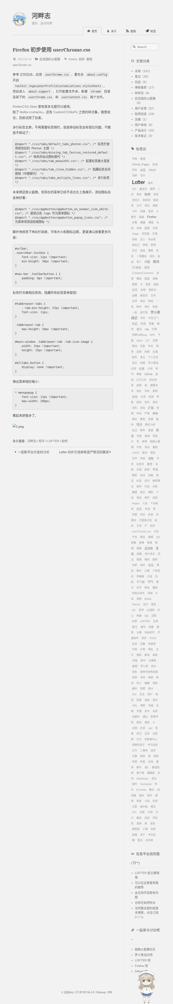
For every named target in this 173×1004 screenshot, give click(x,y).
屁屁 (142, 250)
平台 (155, 469)
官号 (139, 587)
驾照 (142, 688)
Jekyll (152, 169)
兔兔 (155, 306)
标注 (134, 430)
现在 (139, 391)
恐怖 (134, 677)
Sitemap (101, 992)
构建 (139, 615)
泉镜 (153, 245)
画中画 (144, 806)
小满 (145, 829)
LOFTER (53, 441)
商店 (139, 497)
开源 (154, 233)
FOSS (153, 638)
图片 (139, 570)
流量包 (136, 716)
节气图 (141, 582)
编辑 (147, 683)
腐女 (134, 419)
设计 (145, 604)
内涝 (142, 728)
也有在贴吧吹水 (145, 902)
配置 (147, 228)
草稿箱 (140, 576)
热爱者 (152, 643)
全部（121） (143, 71)
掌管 (155, 205)
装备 (141, 217)
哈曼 (142, 761)
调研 (155, 655)
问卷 (135, 660)
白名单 (149, 840)
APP (152, 334)
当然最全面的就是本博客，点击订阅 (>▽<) (146, 912)
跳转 (152, 189)
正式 (139, 739)
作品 (147, 486)
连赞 (155, 340)
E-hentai (141, 789)
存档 (155, 164)
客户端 (140, 772)
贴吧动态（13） (145, 114)
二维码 (144, 750)
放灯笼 (144, 312)
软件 (144, 638)
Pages (135, 503)
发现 (153, 829)
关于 (142, 834)
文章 (155, 351)
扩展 (151, 407)
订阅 (149, 576)
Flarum (136, 604)
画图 (150, 677)
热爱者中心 (151, 739)
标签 (139, 480)
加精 (134, 295)
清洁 (155, 700)
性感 (134, 761)
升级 (134, 649)
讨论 (156, 531)
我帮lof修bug (139, 334)
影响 (147, 469)
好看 (134, 222)
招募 (142, 368)
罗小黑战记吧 (144, 954)
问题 (147, 261)
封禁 (134, 621)
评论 (142, 514)
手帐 (139, 436)
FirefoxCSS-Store (25, 106)
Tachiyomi (146, 784)
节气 (150, 582)
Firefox (73, 58)
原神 (144, 441)
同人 (139, 683)
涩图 (153, 615)
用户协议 (150, 553)
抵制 (139, 385)
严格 (147, 413)
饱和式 (152, 289)
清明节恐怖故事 (149, 672)
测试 (147, 447)
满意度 (136, 829)
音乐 (147, 402)
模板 (151, 222)
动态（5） (141, 82)
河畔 (134, 175)
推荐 (150, 464)
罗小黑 (144, 666)
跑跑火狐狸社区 (145, 949)
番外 (134, 688)
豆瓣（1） (141, 119)
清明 (135, 666)
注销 (155, 621)
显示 (134, 363)
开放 (139, 447)
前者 (139, 801)
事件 (147, 497)
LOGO (135, 452)
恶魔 (142, 211)
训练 (155, 486)
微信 (142, 537)
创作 (135, 289)
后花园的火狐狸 (49, 58)
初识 (147, 480)
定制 (139, 351)
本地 (139, 228)
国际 (141, 795)
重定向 (143, 189)
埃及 (147, 205)
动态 (143, 170)
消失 (134, 408)
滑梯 (155, 278)
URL (134, 705)
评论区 (152, 834)
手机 (147, 391)
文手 (153, 295)
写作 (142, 175)
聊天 (139, 767)
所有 (134, 170)
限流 (134, 346)
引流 (139, 525)
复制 (155, 391)
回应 (139, 508)
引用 (142, 649)
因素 (139, 700)
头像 (139, 632)
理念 (153, 604)
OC (134, 610)
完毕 (134, 458)
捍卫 (139, 733)
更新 (142, 705)
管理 (149, 542)
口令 (134, 750)
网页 (139, 402)
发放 (152, 823)
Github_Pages (140, 164)
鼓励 (156, 284)
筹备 (139, 374)
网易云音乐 (138, 593)
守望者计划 (145, 520)
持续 (142, 458)
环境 (155, 228)
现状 (142, 565)
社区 (135, 323)
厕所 (155, 559)
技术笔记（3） (144, 135)
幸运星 (152, 239)
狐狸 (134, 284)
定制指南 (26, 74)
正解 (134, 756)
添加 (142, 408)
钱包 (152, 256)
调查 (147, 700)
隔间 (147, 559)
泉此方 (136, 245)
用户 (150, 694)
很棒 (141, 542)
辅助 (150, 492)
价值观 (150, 610)
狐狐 (147, 278)
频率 (142, 756)
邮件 (142, 430)
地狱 (134, 239)
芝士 (142, 239)
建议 (139, 329)
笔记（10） (142, 76)
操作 (134, 784)
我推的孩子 (138, 744)
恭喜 (134, 514)
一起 (134, 312)
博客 (143, 222)
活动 (142, 677)
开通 (139, 711)
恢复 (150, 705)
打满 (154, 329)
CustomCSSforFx (65, 112)
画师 (139, 486)
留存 (143, 627)
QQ (146, 615)
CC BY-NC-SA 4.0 (85, 992)
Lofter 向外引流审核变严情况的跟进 (84, 452)
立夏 (134, 806)
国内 (149, 795)
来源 (151, 396)
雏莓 (150, 250)
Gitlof (139, 340)
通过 (145, 716)
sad (150, 728)
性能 (142, 812)
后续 (155, 497)
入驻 (144, 503)
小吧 (150, 368)
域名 (150, 183)
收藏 (151, 627)
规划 (152, 452)
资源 (150, 419)
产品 (134, 537)
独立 (142, 492)
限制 (156, 756)
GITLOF (141, 379)
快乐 (147, 306)
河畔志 (41, 15)
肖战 (147, 508)
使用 (89, 58)
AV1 (134, 812)
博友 (150, 649)
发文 (142, 357)
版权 (147, 267)
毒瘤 (150, 537)
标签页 (140, 464)
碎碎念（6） (143, 93)
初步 (82, 58)
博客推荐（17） (145, 87)
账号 (135, 627)
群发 (147, 655)
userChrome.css (22, 64)
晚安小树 (150, 424)
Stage (135, 233)
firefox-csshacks (31, 112)
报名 (139, 722)
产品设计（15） (145, 130)
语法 (154, 778)
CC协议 (136, 267)
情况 (139, 424)
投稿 (134, 834)
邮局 (147, 436)
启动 (142, 475)
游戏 (155, 194)
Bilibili (148, 598)
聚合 (151, 789)
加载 (150, 475)
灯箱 (147, 570)
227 (147, 340)
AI (146, 385)
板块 (144, 452)
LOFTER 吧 (142, 960)
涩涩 (147, 733)
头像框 (152, 660)
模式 (153, 806)
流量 (142, 643)
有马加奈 (153, 744)
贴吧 (65, 441)
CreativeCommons (143, 273)
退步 (153, 750)
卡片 (134, 211)
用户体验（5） (144, 125)
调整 (151, 458)
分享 (143, 396)
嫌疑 (134, 492)
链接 (135, 396)
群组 (150, 301)
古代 (139, 205)
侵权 (139, 655)
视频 (139, 598)
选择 (147, 817)
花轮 (134, 672)
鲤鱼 (139, 278)
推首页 (144, 295)
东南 (155, 801)
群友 (147, 587)
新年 (139, 306)
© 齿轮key (67, 992)
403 (134, 694)
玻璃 (139, 559)
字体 (150, 812)
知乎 (42, 441)
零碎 (139, 194)
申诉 (139, 413)
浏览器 (145, 233)
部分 (150, 688)
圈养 (134, 475)
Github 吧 (141, 971)
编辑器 (151, 772)
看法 (140, 840)
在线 (150, 761)
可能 (142, 346)
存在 (150, 346)
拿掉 (139, 823)
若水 (153, 666)
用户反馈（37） (145, 108)
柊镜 (145, 245)
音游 (150, 211)
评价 (142, 318)
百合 (134, 250)
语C (147, 767)
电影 (155, 683)
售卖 (142, 419)
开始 (134, 158)
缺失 (134, 357)
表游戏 (146, 200)
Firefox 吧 (141, 965)
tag (147, 329)
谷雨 (134, 728)
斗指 (147, 801)
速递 (150, 430)
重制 (155, 447)
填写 (143, 660)
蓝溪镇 (149, 548)
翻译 (139, 817)
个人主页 (153, 357)
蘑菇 (155, 587)
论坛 (151, 565)
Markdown (143, 778)
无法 (142, 694)
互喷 (134, 301)
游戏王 (136, 200)
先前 (155, 711)
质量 (151, 323)
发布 (155, 402)
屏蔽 (139, 553)
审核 (155, 413)
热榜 (147, 351)
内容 (143, 323)
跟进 (156, 261)
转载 (142, 363)
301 (134, 189)
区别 (134, 643)
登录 (148, 284)
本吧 (143, 289)
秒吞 (150, 514)
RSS (110, 992)
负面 (139, 469)
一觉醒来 (142, 256)
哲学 (141, 610)
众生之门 (153, 318)
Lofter (138, 182)
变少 (139, 261)
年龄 (134, 565)
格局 (147, 722)
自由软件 (150, 632)
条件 (147, 711)
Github (149, 374)
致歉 (139, 548)
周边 (142, 301)
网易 (150, 593)
